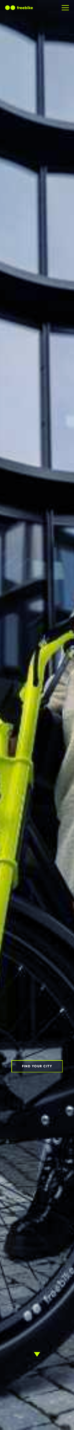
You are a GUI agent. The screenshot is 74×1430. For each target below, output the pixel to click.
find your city (37, 1066)
